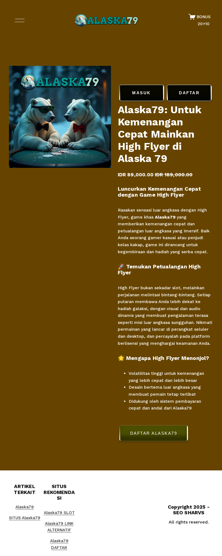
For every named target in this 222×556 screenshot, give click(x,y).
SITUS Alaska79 (24, 517)
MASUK (141, 92)
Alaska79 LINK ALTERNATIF (59, 526)
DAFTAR (189, 92)
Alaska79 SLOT (59, 512)
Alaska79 (165, 217)
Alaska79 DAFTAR (59, 544)
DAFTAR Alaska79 (153, 433)
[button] (165, 434)
